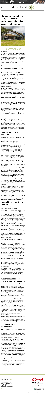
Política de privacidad (25, 392)
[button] (2, 7)
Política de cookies (40, 392)
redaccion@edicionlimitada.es (7, 386)
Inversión (3, 13)
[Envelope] (1, 388)
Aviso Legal (33, 392)
